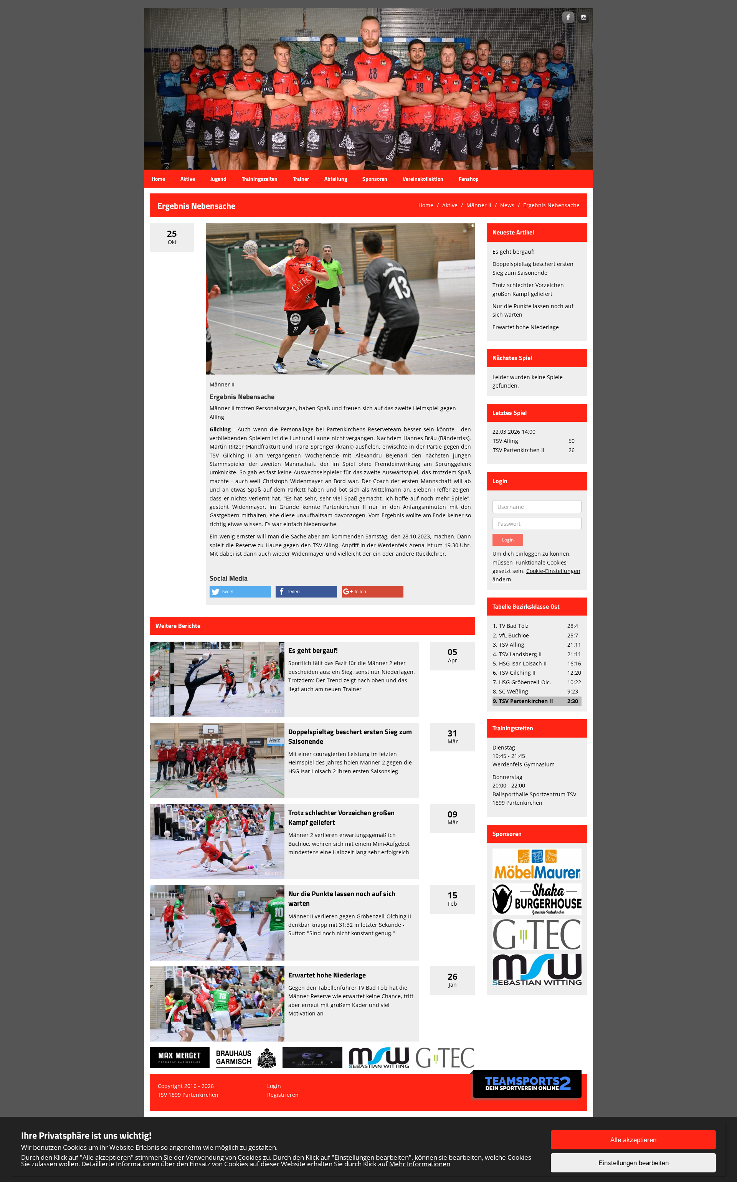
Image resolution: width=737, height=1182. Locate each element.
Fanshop (469, 179)
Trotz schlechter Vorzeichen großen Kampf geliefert (341, 817)
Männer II (478, 205)
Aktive (187, 179)
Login (274, 1086)
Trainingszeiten (260, 179)
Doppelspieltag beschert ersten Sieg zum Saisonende (350, 736)
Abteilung (335, 179)
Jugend (218, 179)
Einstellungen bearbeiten (633, 1163)
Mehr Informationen (419, 1163)
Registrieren (283, 1094)
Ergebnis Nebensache (551, 205)
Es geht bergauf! (313, 650)
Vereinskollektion (423, 179)
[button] (240, 592)
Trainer (301, 179)
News (507, 205)
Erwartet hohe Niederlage (327, 975)
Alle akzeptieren (633, 1140)
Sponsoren (374, 179)
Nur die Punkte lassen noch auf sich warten (341, 898)
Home (158, 179)
